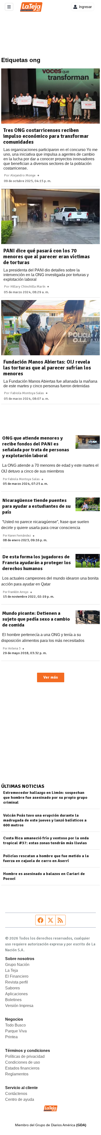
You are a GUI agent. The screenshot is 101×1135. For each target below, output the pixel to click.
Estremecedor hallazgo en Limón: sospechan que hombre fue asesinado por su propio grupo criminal (45, 797)
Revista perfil (16, 982)
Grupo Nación (17, 964)
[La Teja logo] (31, 7)
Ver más (50, 677)
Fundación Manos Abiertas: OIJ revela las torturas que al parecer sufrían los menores (47, 368)
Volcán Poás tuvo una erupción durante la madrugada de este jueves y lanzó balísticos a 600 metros (45, 820)
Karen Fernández (19, 536)
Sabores (12, 988)
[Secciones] (9, 7)
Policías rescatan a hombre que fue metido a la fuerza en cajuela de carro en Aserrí (46, 858)
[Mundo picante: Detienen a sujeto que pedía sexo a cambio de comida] (88, 617)
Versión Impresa (19, 1006)
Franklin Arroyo (18, 592)
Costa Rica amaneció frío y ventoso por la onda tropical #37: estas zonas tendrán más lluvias (46, 840)
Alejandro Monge (23, 175)
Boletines (13, 1000)
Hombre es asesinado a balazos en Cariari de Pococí (44, 876)
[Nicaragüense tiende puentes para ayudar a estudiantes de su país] (88, 504)
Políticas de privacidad (25, 1056)
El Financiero (16, 976)
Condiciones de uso (22, 1062)
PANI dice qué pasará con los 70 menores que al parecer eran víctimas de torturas (46, 256)
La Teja (11, 970)
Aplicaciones (16, 994)
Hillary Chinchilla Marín (27, 286)
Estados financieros (22, 1068)
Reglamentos (16, 1074)
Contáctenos (16, 1094)
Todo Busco (15, 1025)
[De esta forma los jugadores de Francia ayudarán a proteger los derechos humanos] (88, 561)
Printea (11, 1037)
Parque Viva (16, 1031)
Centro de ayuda (19, 1099)
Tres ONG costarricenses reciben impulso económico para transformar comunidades (46, 136)
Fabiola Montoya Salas (27, 393)
